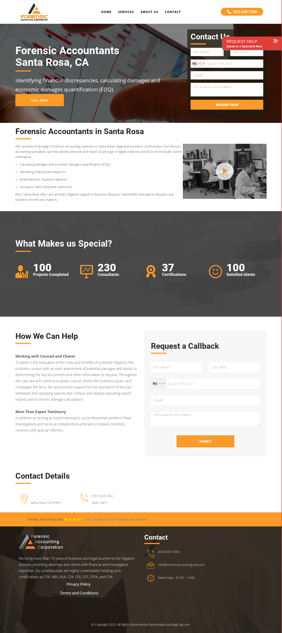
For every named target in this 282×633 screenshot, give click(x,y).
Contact (173, 12)
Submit (205, 441)
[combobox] (198, 64)
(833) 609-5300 (169, 552)
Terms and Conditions (79, 593)
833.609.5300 (245, 11)
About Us (149, 12)
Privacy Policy (79, 584)
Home (106, 12)
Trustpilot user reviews (116, 519)
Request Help (227, 105)
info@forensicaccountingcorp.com (181, 565)
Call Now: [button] (39, 100)
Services (126, 12)
